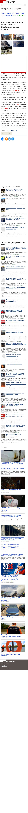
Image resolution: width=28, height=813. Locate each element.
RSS (11, 668)
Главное (3, 13)
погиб (17, 104)
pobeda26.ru (5, 54)
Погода (22, 13)
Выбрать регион (4, 666)
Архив (9, 13)
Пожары (13, 15)
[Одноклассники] (6, 139)
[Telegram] (9, 139)
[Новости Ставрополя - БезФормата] (8, 1)
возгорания (4, 108)
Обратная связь (4, 665)
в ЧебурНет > (21, 15)
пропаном (16, 90)
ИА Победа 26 (13, 130)
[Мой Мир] (13, 139)
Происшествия (5, 15)
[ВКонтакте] (2, 139)
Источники (15, 13)
